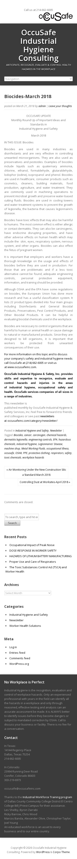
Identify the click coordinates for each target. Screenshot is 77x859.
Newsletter (56, 430)
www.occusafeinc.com (21, 367)
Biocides (18, 435)
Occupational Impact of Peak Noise (32, 545)
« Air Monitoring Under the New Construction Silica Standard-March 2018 (36, 472)
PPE (25, 453)
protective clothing (39, 453)
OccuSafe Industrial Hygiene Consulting (38, 45)
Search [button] (12, 523)
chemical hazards (56, 435)
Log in (13, 647)
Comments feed (19, 658)
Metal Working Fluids (33, 448)
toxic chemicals (12, 457)
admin (42, 106)
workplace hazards (33, 457)
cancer (28, 435)
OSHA (18, 453)
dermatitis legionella (15, 439)
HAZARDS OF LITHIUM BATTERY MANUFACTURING (40, 556)
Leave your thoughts (60, 106)
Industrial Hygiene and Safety (32, 430)
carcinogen (39, 435)
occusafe (9, 453)
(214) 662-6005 (35, 363)
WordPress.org (19, 664)
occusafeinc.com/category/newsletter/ (32, 421)
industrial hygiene (26, 444)
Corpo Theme (61, 852)
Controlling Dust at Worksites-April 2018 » (45, 482)
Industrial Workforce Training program (47, 797)
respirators (57, 453)
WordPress (43, 852)
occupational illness (57, 448)
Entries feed (17, 653)
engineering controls (40, 439)
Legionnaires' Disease (50, 444)
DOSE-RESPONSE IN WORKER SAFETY (32, 550)
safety (68, 453)
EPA (55, 439)
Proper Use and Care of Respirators (33, 562)
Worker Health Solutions (25, 626)
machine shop (12, 448)
